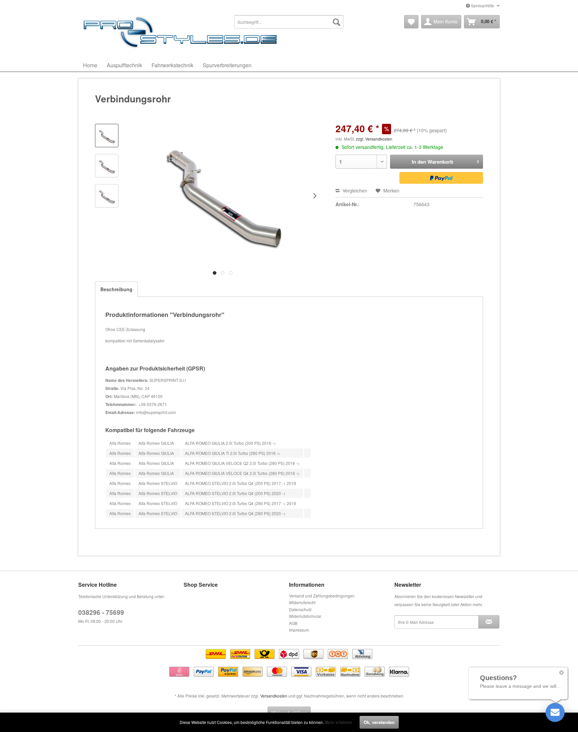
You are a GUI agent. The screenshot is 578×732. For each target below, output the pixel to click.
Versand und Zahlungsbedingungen (322, 595)
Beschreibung (116, 289)
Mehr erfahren (338, 722)
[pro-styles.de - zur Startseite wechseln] (182, 32)
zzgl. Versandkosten (374, 139)
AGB (293, 623)
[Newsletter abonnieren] (488, 622)
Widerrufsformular (305, 616)
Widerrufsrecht (302, 602)
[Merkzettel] (411, 21)
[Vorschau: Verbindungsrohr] (106, 135)
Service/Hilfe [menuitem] (482, 5)
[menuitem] (289, 21)
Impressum (299, 630)
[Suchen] (336, 21)
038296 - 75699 (101, 612)
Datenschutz (300, 609)
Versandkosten (273, 696)
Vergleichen (354, 190)
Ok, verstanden (379, 722)
